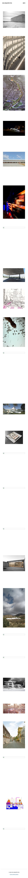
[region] (14, 159)
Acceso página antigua (14, 874)
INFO (24, 3)
